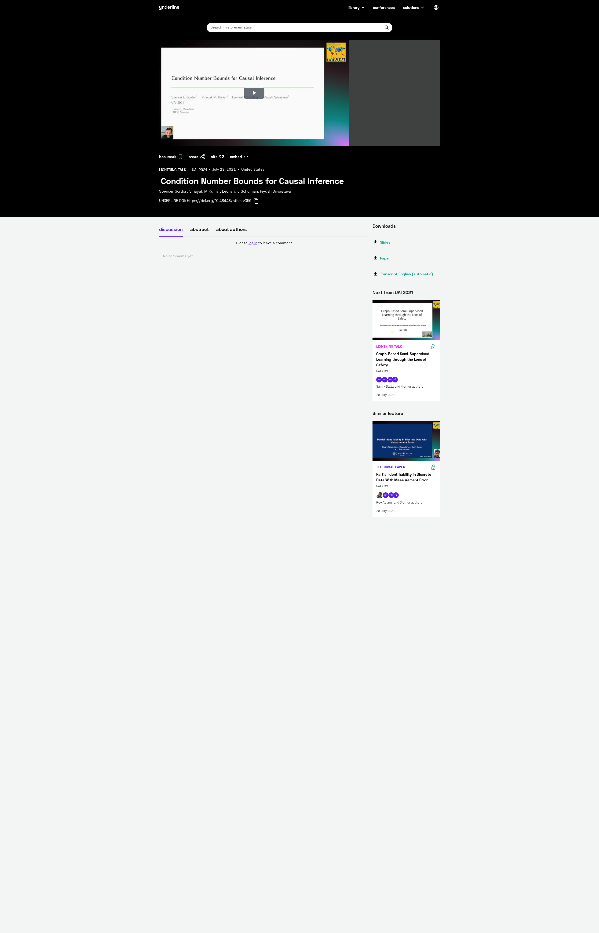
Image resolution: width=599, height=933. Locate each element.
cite (214, 156)
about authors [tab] (231, 229)
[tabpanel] (264, 250)
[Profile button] (436, 7)
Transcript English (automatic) (406, 274)
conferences (384, 7)
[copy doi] (258, 201)
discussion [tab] (171, 229)
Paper (385, 258)
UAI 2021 (404, 292)
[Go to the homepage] (169, 7)
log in (252, 243)
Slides (385, 242)
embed (236, 156)
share (193, 156)
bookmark (167, 156)
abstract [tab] (199, 229)
